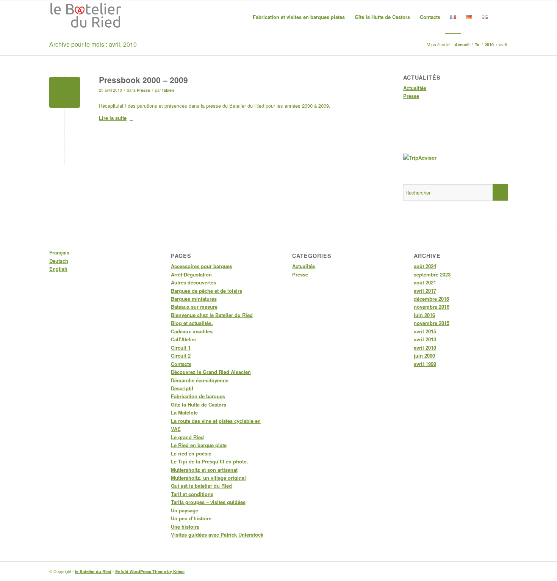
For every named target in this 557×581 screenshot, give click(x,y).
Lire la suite (113, 117)
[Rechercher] (500, 17)
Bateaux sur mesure (194, 306)
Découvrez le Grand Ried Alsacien (211, 371)
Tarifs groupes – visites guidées (208, 502)
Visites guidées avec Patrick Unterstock (217, 534)
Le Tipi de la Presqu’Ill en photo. (209, 461)
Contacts (181, 363)
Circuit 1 (181, 347)
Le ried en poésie (191, 453)
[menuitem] (299, 17)
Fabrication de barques (198, 396)
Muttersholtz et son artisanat (204, 469)
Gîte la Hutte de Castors (198, 404)
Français (59, 252)
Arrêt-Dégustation (191, 274)
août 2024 (425, 266)
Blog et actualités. (192, 323)
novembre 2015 (431, 323)
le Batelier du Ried (93, 571)
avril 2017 (425, 290)
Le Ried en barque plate (199, 445)
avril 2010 (425, 347)
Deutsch (58, 260)
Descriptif (182, 388)
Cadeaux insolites (192, 331)
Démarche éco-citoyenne (199, 380)
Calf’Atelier (183, 339)
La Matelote (184, 412)
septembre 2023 (432, 274)
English (58, 268)
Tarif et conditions (192, 494)
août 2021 (425, 282)
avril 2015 (425, 331)
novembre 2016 (431, 306)
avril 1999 (425, 363)
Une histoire (185, 526)
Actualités (414, 87)
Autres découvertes (193, 282)
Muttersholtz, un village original (208, 477)
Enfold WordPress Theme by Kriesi (150, 571)
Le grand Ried (187, 437)
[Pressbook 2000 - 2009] (64, 92)
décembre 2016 (431, 298)
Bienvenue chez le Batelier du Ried (212, 315)
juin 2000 (424, 355)
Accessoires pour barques (201, 266)
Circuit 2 (181, 355)
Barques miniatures (194, 298)
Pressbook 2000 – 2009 (143, 79)
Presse (143, 90)
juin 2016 (424, 315)
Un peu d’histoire (191, 518)
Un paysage (184, 510)
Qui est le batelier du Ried (201, 485)
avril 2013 (425, 339)
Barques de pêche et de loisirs (206, 290)
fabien (168, 90)
